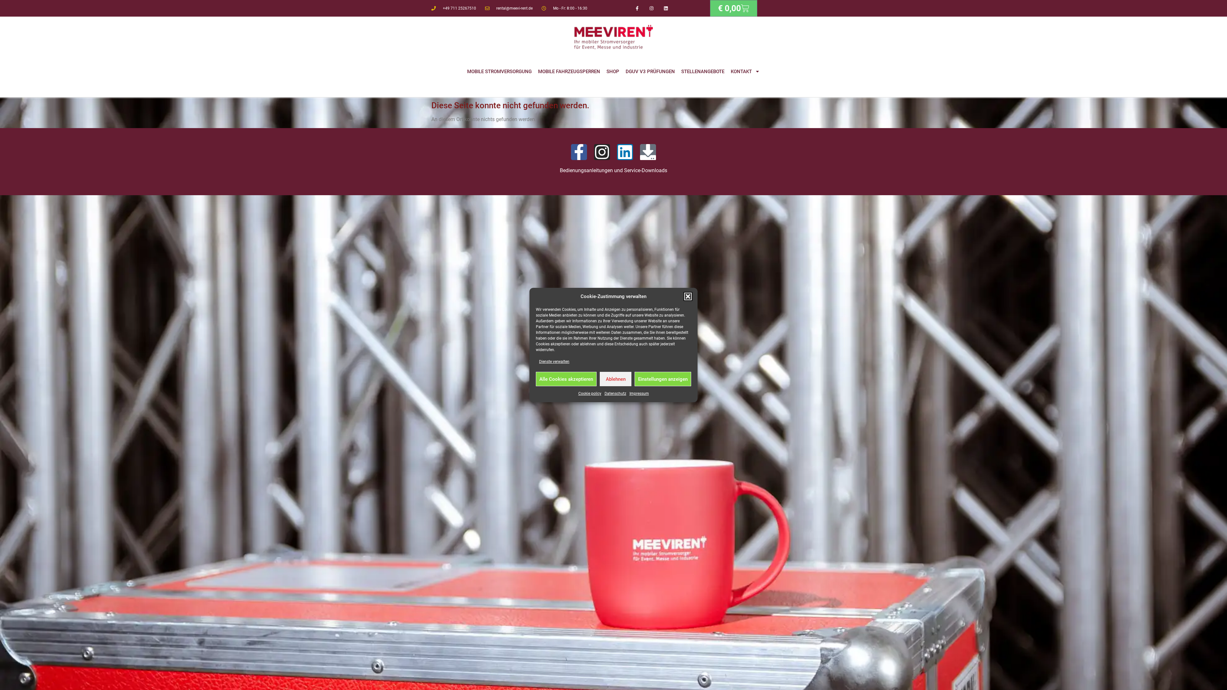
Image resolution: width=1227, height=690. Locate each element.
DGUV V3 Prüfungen (650, 71)
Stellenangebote (702, 71)
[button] (688, 296)
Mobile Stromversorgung (499, 71)
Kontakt (741, 71)
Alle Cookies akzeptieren (566, 379)
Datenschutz (615, 393)
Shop (612, 71)
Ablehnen (616, 379)
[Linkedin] (666, 8)
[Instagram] (651, 8)
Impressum (639, 393)
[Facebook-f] (637, 8)
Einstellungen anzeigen (663, 379)
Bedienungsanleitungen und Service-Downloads (613, 170)
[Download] (648, 152)
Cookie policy (589, 393)
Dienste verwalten (554, 361)
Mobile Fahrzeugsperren (569, 71)
